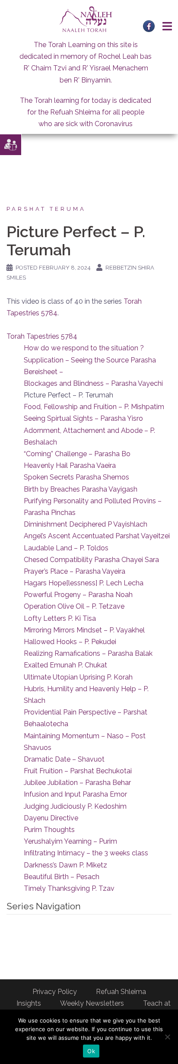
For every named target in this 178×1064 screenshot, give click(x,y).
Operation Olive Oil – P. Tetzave (74, 606)
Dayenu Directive (51, 818)
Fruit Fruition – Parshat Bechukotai (78, 771)
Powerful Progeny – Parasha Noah (78, 595)
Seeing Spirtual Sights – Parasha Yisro (83, 418)
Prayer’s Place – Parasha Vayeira (74, 571)
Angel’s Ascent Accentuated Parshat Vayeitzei (97, 536)
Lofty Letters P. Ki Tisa (60, 618)
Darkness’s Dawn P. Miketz (65, 865)
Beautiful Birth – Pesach (61, 877)
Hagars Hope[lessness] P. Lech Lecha (83, 583)
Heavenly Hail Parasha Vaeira (70, 465)
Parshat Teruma (46, 209)
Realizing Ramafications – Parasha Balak (88, 653)
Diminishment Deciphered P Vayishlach (85, 524)
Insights (28, 1003)
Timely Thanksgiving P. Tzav (69, 888)
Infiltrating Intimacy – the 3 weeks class (86, 853)
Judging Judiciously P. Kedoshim (75, 806)
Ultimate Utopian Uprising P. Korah (78, 677)
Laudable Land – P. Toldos (66, 548)
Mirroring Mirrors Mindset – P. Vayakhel (84, 630)
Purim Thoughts (49, 830)
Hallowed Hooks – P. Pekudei (70, 642)
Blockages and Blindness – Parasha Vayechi (93, 383)
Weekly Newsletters (92, 1003)
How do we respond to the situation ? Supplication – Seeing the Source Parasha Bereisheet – (90, 359)
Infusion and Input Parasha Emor (75, 794)
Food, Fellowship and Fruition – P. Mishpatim (94, 407)
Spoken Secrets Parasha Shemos (76, 477)
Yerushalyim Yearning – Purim (70, 841)
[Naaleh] (86, 19)
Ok (91, 1051)
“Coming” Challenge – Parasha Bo (77, 454)
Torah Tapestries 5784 (41, 336)
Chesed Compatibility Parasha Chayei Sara (91, 560)
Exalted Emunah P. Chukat (65, 665)
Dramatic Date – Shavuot (64, 759)
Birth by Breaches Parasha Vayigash (80, 489)
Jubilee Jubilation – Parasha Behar (77, 782)
